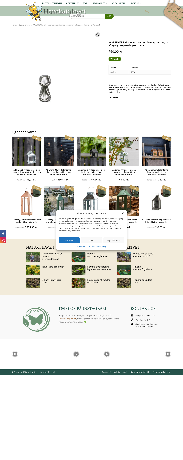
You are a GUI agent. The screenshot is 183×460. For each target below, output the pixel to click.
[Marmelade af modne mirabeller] (79, 283)
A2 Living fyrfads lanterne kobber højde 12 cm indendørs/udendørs (156, 172)
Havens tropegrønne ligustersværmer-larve (99, 268)
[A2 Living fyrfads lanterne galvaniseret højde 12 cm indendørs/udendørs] (124, 151)
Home (14, 25)
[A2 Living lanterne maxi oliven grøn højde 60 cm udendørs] (59, 201)
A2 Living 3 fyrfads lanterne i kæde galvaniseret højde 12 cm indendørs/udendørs (26, 172)
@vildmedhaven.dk (67, 318)
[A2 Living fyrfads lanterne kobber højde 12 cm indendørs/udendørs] (156, 151)
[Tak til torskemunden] (33, 270)
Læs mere (113, 98)
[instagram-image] (15, 354)
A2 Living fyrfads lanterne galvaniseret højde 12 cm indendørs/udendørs (124, 172)
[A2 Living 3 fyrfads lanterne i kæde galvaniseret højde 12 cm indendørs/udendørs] (26, 151)
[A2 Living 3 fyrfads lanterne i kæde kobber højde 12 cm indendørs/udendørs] (59, 151)
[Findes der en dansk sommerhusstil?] (124, 257)
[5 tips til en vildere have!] (33, 283)
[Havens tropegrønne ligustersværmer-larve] (79, 270)
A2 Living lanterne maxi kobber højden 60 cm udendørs (26, 220)
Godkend (69, 240)
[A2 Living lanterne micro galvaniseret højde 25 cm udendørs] (91, 201)
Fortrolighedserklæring (97, 246)
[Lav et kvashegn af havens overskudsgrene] (33, 257)
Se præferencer (114, 240)
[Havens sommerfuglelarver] (79, 257)
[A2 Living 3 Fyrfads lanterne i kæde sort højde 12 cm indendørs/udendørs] (91, 151)
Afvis (91, 240)
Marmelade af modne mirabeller (98, 281)
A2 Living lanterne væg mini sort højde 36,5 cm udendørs (156, 220)
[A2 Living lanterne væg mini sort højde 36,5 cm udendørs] (156, 201)
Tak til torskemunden (53, 266)
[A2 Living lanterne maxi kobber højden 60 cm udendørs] (26, 201)
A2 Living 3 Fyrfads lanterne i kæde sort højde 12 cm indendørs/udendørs (91, 172)
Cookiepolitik (80, 246)
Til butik (115, 59)
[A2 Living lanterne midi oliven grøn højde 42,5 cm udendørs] (124, 201)
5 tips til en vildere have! (51, 281)
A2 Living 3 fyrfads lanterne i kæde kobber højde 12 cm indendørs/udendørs (59, 172)
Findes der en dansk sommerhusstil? (143, 255)
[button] (122, 213)
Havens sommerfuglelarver (97, 255)
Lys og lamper (24, 25)
